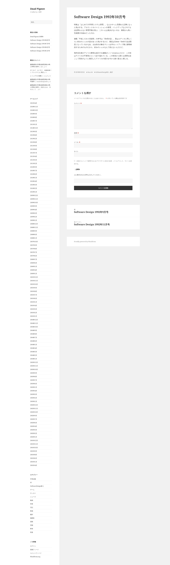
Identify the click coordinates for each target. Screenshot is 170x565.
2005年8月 (33, 291)
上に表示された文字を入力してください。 (88, 175)
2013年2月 (33, 139)
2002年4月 (33, 426)
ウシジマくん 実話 (38, 72)
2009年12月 (34, 195)
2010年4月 (33, 181)
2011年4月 (33, 156)
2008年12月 (34, 224)
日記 (31, 507)
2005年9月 (33, 288)
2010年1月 (33, 192)
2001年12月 (34, 440)
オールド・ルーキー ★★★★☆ (40, 70)
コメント (78, 103)
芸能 (31, 525)
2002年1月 (33, 437)
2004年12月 (34, 320)
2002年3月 (33, 430)
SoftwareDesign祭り (37, 486)
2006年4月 (33, 270)
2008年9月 (33, 231)
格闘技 (32, 518)
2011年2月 (33, 163)
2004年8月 (33, 334)
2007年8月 (33, 249)
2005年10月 (34, 284)
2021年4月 (33, 103)
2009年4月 (33, 210)
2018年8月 (33, 117)
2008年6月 (33, 234)
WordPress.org (35, 557)
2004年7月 (33, 337)
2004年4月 (33, 348)
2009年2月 (33, 217)
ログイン (33, 546)
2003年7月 (33, 380)
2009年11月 (34, 199)
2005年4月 (33, 305)
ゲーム (32, 490)
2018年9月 (33, 114)
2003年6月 (33, 384)
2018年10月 (34, 110)
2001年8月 (33, 455)
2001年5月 (33, 462)
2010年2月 (33, 188)
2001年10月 (34, 448)
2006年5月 (33, 266)
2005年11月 (34, 281)
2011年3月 (33, 160)
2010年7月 (33, 171)
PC (31, 482)
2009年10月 (34, 202)
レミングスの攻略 (36, 76)
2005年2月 (33, 313)
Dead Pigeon (37, 8)
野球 (31, 529)
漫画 (31, 522)
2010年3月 (33, 185)
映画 (31, 511)
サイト (76, 151)
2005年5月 (33, 302)
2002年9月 (33, 416)
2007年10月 (34, 242)
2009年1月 (33, 220)
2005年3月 (33, 309)
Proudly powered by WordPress (85, 242)
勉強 (31, 500)
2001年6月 (33, 458)
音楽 (31, 532)
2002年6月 (33, 423)
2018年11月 (34, 107)
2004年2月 (33, 355)
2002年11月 (34, 408)
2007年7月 (33, 252)
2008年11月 (34, 227)
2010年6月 (33, 174)
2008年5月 (33, 238)
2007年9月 (33, 245)
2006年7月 (33, 259)
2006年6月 (33, 263)
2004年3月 (33, 352)
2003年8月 (33, 376)
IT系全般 (33, 479)
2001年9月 (33, 451)
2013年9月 (33, 131)
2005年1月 (33, 316)
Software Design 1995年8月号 (40, 40)
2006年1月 (33, 274)
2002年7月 (33, 419)
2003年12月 (34, 362)
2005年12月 (34, 277)
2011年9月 (33, 146)
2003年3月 (33, 394)
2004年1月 (33, 359)
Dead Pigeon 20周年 (36, 37)
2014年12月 (34, 128)
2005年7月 (33, 295)
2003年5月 (33, 387)
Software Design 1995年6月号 (40, 47)
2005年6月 (33, 298)
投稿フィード (34, 550)
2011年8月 (33, 149)
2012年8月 (33, 142)
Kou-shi (90, 72)
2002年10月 (34, 412)
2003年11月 (34, 366)
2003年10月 (34, 369)
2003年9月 (33, 373)
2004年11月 (34, 323)
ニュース (33, 497)
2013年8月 (33, 135)
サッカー (33, 493)
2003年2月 (33, 398)
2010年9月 (33, 167)
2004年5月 (33, 345)
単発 (31, 504)
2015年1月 (33, 124)
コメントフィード (36, 553)
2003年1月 (33, 401)
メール (77, 142)
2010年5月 (33, 178)
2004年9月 (33, 330)
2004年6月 (33, 341)
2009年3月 (33, 213)
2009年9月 (33, 206)
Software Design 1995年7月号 (40, 44)
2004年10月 (34, 327)
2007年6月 (33, 256)
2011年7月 (33, 153)
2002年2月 (33, 433)
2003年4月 (33, 391)
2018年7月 (33, 121)
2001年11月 (34, 444)
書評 (31, 514)
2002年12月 (34, 405)
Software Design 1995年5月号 (40, 51)
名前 (76, 133)
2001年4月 (33, 465)
